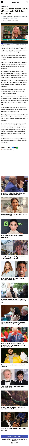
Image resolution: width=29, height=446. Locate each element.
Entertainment (4, 6)
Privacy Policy (19, 436)
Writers (14, 436)
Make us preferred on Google (7, 149)
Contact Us (9, 436)
